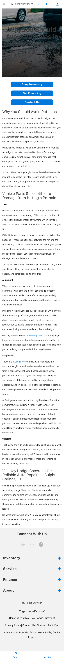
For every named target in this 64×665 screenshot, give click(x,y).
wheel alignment (35, 336)
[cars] (23, 544)
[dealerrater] (32, 544)
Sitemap (41, 625)
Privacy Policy (13, 625)
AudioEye (53, 625)
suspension (18, 362)
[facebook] (41, 544)
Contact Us (32, 102)
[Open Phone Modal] (39, 4)
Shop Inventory (32, 84)
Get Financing (32, 93)
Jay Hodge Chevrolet (43, 618)
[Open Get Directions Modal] (47, 4)
